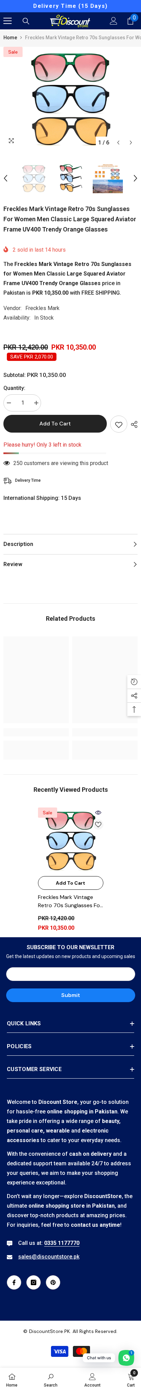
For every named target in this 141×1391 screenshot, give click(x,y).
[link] (36, 732)
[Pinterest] (53, 1282)
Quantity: (14, 388)
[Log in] (113, 21)
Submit (70, 995)
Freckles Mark (42, 308)
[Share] (132, 424)
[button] (118, 143)
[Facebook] (14, 1282)
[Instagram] (33, 1282)
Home (10, 37)
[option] (70, 6)
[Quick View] (98, 812)
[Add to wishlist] (118, 424)
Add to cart (55, 423)
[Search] (26, 21)
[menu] (7, 21)
